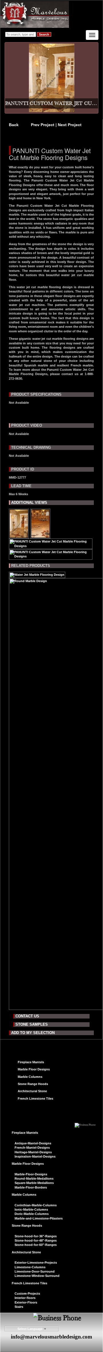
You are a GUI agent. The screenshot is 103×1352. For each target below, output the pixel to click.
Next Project (70, 124)
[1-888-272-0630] (85, 1123)
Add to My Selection (33, 1033)
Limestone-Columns (30, 1267)
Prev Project (43, 124)
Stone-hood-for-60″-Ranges (36, 1244)
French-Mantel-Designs (32, 1147)
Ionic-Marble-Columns (31, 1209)
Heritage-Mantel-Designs (33, 1152)
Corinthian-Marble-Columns (36, 1205)
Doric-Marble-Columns (32, 1214)
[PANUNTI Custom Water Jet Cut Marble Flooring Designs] (19, 536)
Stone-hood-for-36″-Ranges (36, 1236)
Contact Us (27, 1016)
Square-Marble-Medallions (34, 1183)
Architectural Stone (32, 1091)
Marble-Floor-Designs (31, 1174)
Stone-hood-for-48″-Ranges (36, 1240)
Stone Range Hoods (33, 1084)
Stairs (19, 1306)
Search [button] (44, 34)
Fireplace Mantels (31, 1062)
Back (14, 124)
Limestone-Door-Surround (35, 1271)
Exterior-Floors (26, 1302)
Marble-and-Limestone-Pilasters (39, 1218)
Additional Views (29, 502)
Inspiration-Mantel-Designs (35, 1156)
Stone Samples (31, 1024)
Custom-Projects (27, 1293)
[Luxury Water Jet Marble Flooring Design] (37, 576)
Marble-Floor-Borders (31, 1187)
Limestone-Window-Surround (37, 1275)
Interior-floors (25, 1298)
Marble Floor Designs (34, 1069)
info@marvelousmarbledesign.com (51, 1337)
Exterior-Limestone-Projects (36, 1262)
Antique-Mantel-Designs (33, 1143)
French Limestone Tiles (35, 1098)
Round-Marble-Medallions (34, 1178)
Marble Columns (30, 1076)
